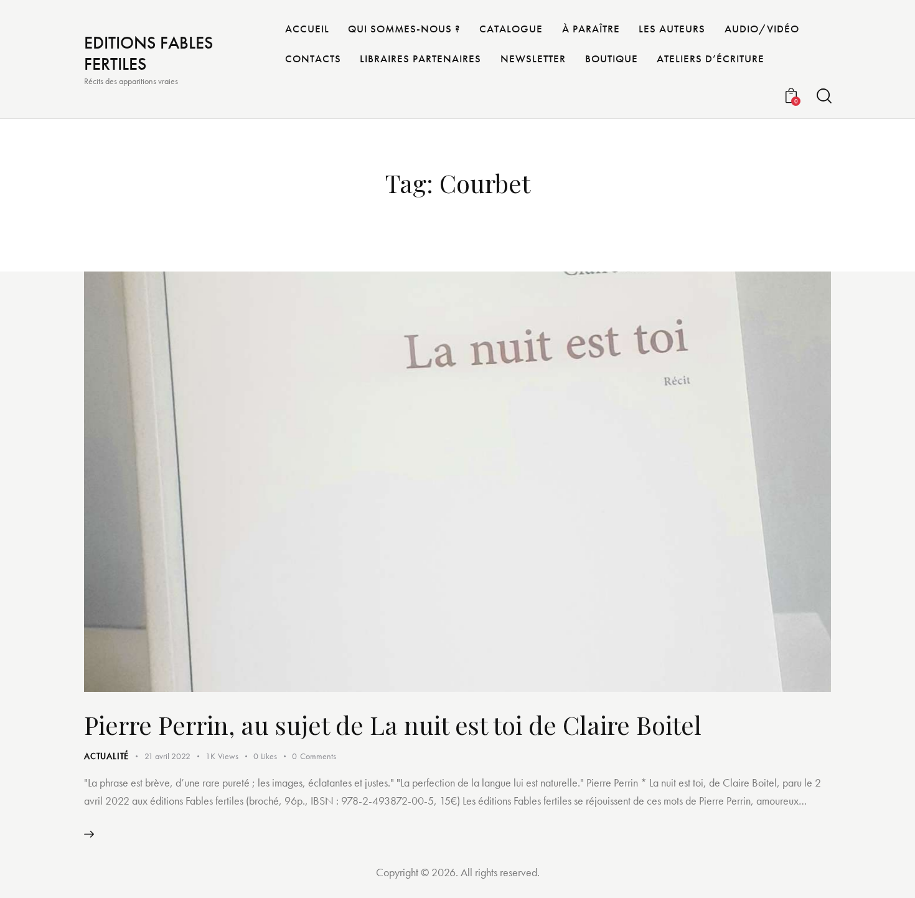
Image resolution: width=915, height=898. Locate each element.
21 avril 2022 (167, 756)
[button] (272, 756)
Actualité (106, 756)
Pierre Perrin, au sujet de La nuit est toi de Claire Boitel (393, 724)
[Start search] (823, 96)
